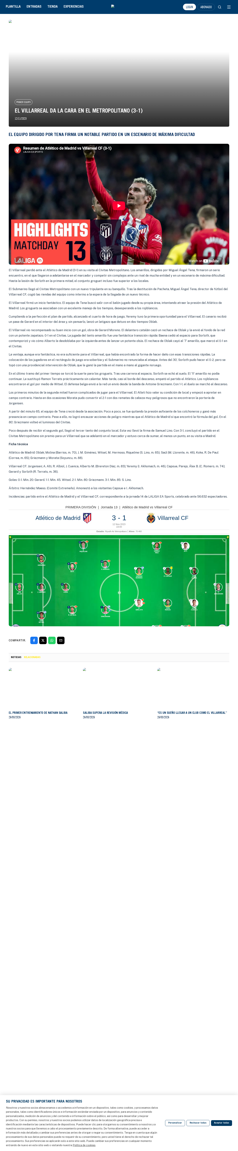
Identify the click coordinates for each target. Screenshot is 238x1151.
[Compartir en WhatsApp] (52, 640)
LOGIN (189, 7)
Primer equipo (23, 102)
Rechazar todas (198, 1123)
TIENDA (52, 7)
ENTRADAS (34, 7)
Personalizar (175, 1123)
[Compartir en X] (43, 640)
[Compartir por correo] (61, 640)
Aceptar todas (221, 1123)
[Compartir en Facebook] (34, 640)
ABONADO (206, 7)
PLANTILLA (13, 7)
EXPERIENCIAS (74, 7)
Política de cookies (84, 1145)
